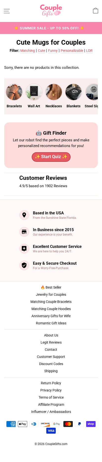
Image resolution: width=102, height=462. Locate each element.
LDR (89, 51)
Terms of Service (51, 397)
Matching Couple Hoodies (51, 309)
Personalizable (72, 51)
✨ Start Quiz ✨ (51, 156)
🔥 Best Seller (51, 287)
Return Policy (51, 383)
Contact (51, 349)
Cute (41, 51)
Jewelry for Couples (51, 294)
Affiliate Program (51, 405)
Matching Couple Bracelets (51, 302)
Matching (27, 51)
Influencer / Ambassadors (51, 412)
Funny (53, 51)
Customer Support (51, 357)
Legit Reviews (51, 342)
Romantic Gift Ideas (51, 323)
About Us (51, 335)
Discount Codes (51, 364)
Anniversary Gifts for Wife (51, 316)
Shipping (51, 371)
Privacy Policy (51, 390)
